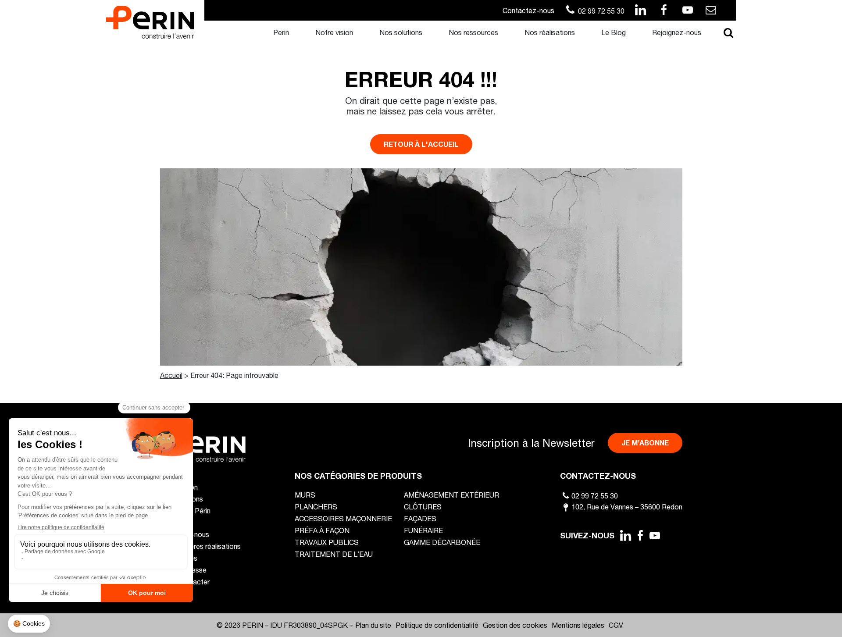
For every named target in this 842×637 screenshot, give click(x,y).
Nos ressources (473, 32)
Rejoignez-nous (676, 32)
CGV (616, 625)
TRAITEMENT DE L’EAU (334, 554)
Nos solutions (400, 32)
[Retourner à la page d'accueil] (150, 21)
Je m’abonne (645, 442)
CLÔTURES (423, 506)
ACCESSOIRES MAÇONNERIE (343, 518)
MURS (305, 495)
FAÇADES (420, 518)
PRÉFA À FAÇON (322, 530)
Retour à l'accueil (421, 144)
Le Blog (613, 32)
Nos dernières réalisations (200, 546)
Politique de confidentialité (437, 625)
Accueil (171, 375)
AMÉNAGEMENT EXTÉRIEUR (451, 495)
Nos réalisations (549, 32)
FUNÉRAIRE (423, 530)
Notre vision (334, 32)
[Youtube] (655, 535)
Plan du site (373, 625)
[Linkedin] (625, 535)
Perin (281, 32)
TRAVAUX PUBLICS (327, 542)
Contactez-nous (528, 10)
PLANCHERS (316, 506)
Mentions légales (578, 625)
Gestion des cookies (515, 625)
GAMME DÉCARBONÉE (442, 542)
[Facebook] (640, 535)
